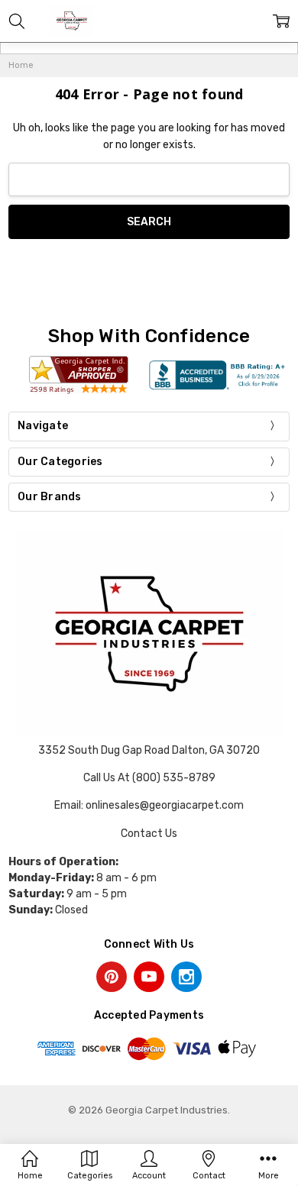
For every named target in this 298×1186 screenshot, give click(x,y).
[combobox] (149, 180)
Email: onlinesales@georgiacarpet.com (149, 805)
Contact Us (149, 833)
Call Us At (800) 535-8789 (149, 777)
